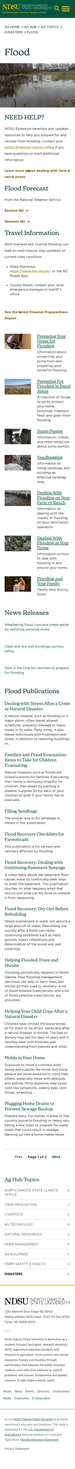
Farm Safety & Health (25, 1264)
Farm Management (22, 1244)
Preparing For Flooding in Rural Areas (53, 386)
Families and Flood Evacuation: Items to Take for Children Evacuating (36, 760)
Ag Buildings (16, 1254)
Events (29, 1391)
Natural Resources (23, 1234)
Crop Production (21, 1204)
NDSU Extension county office (29, 147)
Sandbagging (49, 457)
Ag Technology (19, 1224)
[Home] (27, 9)
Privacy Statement (17, 1448)
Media (7, 1398)
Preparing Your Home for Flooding (51, 341)
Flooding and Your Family (49, 581)
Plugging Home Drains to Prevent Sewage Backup (29, 1106)
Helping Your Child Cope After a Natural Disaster (36, 1014)
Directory (43, 1391)
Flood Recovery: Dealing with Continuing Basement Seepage (35, 865)
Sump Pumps (50, 431)
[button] (56, 9)
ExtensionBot (41, 1398)
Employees (21, 1398)
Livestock (14, 1214)
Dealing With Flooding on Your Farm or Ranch (53, 497)
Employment (61, 1391)
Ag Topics (50, 27)
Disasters (13, 32)
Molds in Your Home (25, 1057)
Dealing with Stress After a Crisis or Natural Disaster (37, 706)
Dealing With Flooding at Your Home (53, 543)
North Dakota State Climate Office (31, 1192)
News (18, 1391)
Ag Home (12, 27)
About (7, 1391)
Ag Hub (30, 27)
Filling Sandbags (21, 811)
